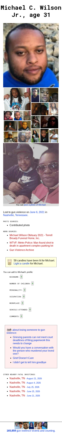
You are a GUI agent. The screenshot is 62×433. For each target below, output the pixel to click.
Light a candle (22, 263)
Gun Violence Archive (22, 250)
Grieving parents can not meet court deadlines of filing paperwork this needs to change (33, 340)
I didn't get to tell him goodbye (29, 362)
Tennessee (21, 215)
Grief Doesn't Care (23, 358)
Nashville (8, 215)
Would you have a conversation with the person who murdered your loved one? (33, 350)
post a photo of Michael (35, 205)
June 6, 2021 (37, 212)
